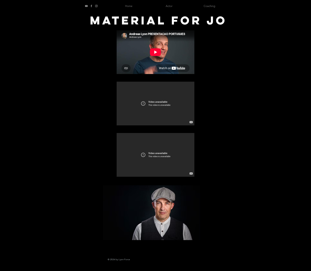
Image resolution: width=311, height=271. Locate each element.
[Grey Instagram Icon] (96, 6)
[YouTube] (86, 6)
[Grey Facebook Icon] (91, 6)
